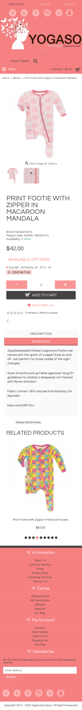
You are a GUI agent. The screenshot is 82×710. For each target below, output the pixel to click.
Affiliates (39, 604)
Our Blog (40, 613)
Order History (40, 632)
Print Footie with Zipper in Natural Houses (40, 519)
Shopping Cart (40, 640)
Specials (40, 608)
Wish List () (40, 636)
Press (40, 568)
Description (41, 333)
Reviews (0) (41, 341)
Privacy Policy (40, 573)
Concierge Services (40, 577)
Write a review (48, 312)
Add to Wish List (42, 305)
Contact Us (40, 581)
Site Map (39, 644)
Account (40, 627)
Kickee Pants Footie (28, 422)
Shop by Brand (40, 596)
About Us (40, 560)
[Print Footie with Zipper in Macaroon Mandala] (13, 174)
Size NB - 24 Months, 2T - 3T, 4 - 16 (30, 267)
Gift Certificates (40, 600)
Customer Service (40, 564)
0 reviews (31, 312)
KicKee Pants (23, 231)
